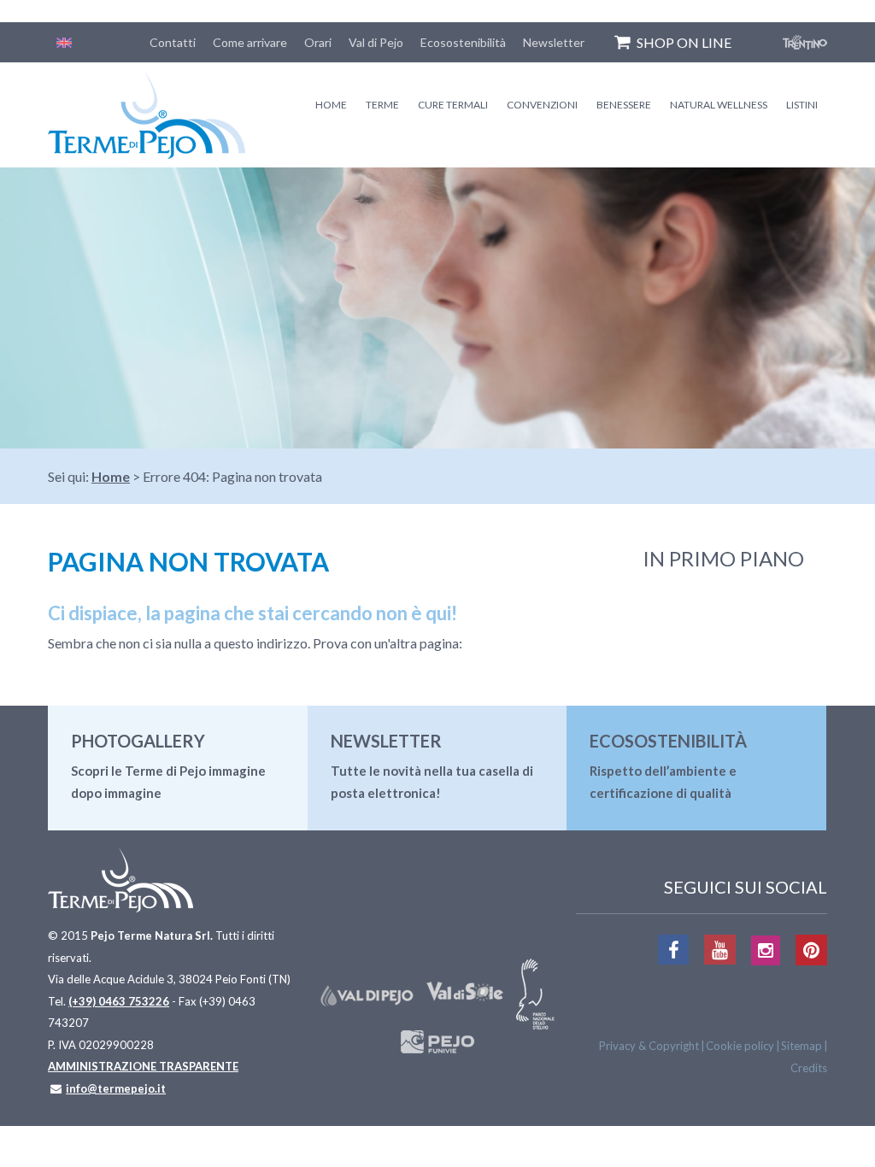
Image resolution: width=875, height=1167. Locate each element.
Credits (808, 1068)
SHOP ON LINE (684, 42)
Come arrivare (250, 42)
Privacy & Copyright (649, 1046)
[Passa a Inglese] (64, 42)
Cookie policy (740, 1046)
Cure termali (453, 104)
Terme (382, 104)
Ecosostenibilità (463, 42)
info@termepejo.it (116, 1088)
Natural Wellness (718, 104)
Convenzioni (542, 104)
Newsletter (553, 42)
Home (331, 104)
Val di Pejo (376, 42)
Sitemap (801, 1046)
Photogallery (138, 740)
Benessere (623, 104)
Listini (802, 104)
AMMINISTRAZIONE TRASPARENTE (143, 1066)
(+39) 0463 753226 (118, 1001)
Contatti (173, 42)
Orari (318, 42)
